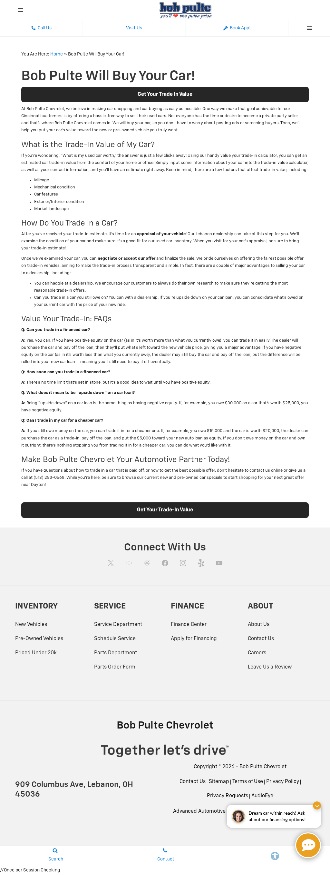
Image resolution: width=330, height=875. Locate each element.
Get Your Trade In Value (165, 94)
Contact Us (261, 638)
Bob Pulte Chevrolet (262, 766)
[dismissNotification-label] (317, 805)
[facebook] (165, 563)
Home (56, 54)
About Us (258, 624)
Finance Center (189, 624)
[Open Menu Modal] (20, 10)
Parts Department (115, 653)
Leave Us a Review (270, 667)
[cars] (129, 563)
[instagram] (183, 563)
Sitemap (219, 781)
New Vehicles (31, 624)
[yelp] (201, 563)
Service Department (118, 624)
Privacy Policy (282, 781)
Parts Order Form (114, 667)
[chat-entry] (308, 845)
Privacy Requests (227, 796)
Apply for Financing (194, 638)
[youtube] (219, 563)
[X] (111, 563)
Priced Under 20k (36, 653)
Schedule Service (115, 638)
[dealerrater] (147, 563)
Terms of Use (247, 781)
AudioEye (262, 796)
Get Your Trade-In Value (165, 510)
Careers (257, 653)
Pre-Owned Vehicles (39, 638)
